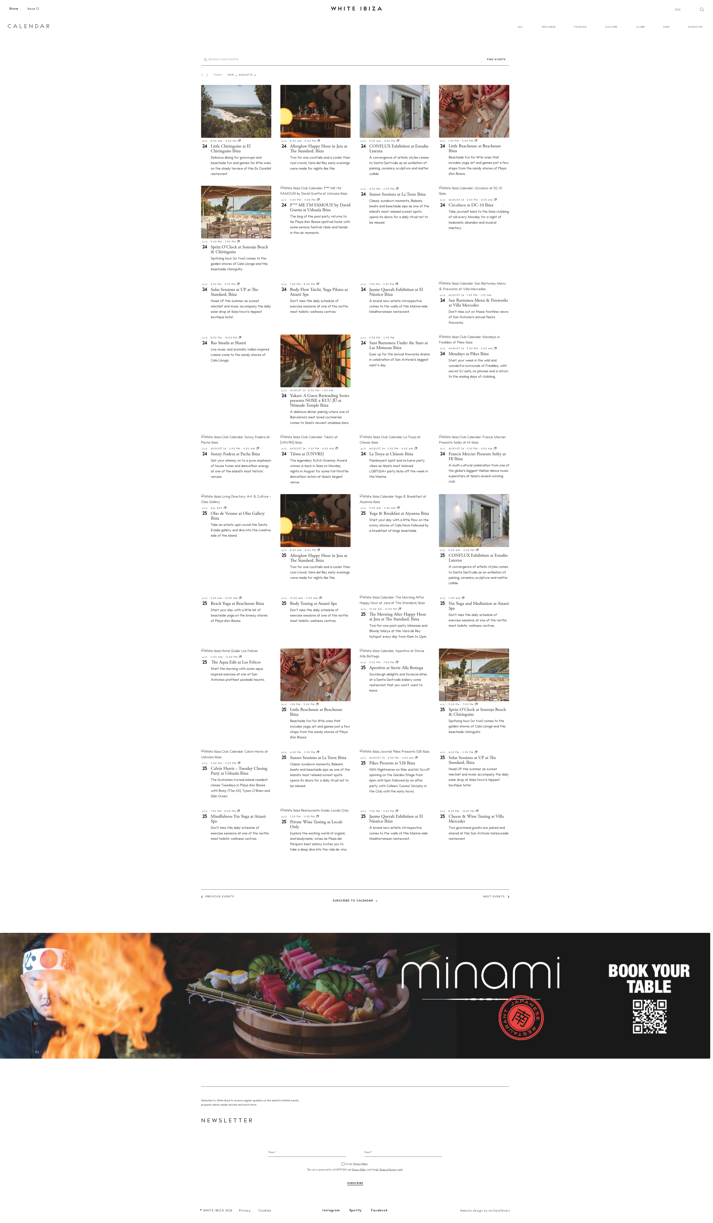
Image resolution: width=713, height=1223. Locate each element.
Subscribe (357, 649)
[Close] (396, 570)
